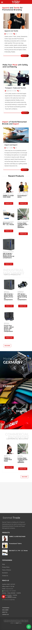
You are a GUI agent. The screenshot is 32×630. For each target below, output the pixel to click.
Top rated (21, 408)
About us (4, 612)
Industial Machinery (8, 221)
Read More (24, 55)
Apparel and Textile (11, 31)
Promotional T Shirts (22, 196)
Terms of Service (6, 570)
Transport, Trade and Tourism (15, 88)
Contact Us (5, 575)
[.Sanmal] (3, 597)
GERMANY (13, 362)
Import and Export (11, 145)
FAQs (3, 564)
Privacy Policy (5, 567)
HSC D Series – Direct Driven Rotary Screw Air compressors (8, 256)
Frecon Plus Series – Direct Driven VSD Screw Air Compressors (9, 328)
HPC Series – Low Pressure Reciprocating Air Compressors (22, 297)
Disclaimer (5, 573)
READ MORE (7, 345)
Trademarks (5, 607)
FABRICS (8, 386)
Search (21, 4)
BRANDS (21, 411)
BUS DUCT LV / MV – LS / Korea (8, 223)
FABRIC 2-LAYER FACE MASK (8, 196)
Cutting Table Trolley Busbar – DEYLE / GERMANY (23, 225)
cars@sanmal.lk (9, 588)
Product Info (8, 203)
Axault (17, 623)
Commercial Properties (21, 292)
